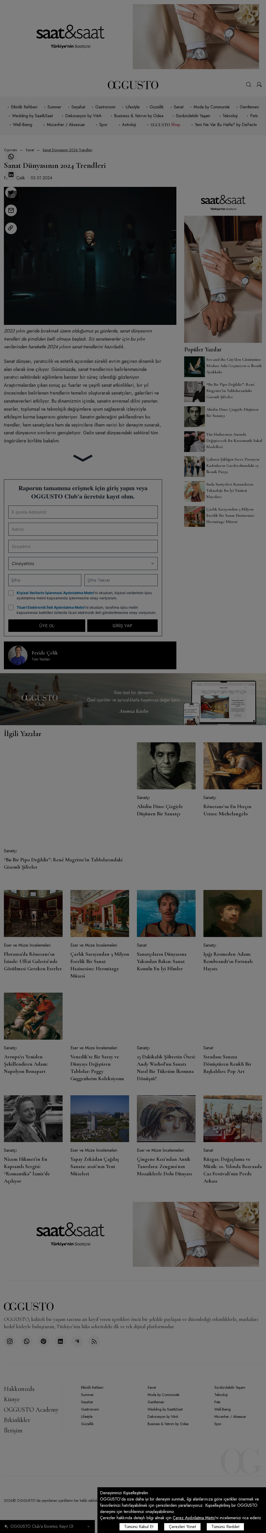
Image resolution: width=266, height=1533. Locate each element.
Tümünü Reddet (225, 1527)
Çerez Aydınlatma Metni (194, 1518)
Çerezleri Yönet (182, 1527)
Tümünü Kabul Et (138, 1527)
